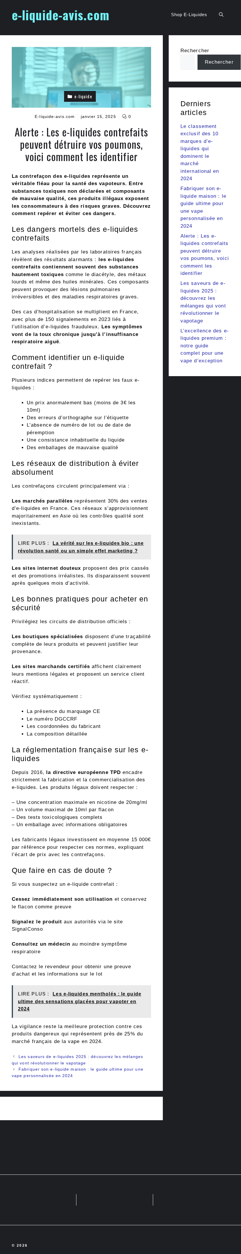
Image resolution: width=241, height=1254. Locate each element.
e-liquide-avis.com (60, 15)
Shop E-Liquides (189, 14)
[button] (221, 14)
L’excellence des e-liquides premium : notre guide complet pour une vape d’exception (204, 346)
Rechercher (194, 50)
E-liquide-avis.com (55, 116)
